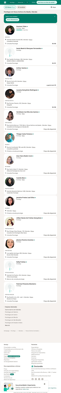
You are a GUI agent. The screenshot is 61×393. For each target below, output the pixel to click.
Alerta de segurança (9, 379)
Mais (23, 28)
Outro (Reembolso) (12, 20)
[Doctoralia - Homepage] (5, 2)
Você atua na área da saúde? (46, 2)
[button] (54, 16)
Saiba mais (26, 389)
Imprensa (6, 360)
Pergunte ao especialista (38, 352)
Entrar (34, 2)
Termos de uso (8, 378)
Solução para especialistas (11, 371)
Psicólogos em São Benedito (13, 320)
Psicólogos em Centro (11, 315)
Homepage (6, 330)
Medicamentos (35, 354)
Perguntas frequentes (37, 360)
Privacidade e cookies (10, 347)
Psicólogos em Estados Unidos (13, 323)
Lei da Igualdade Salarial (10, 361)
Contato (6, 354)
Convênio (22, 7)
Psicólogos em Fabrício (11, 312)
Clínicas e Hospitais (36, 349)
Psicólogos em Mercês (11, 317)
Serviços (33, 356)
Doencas (33, 358)
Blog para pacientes (37, 363)
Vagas (12, 356)
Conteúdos (7, 376)
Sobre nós (7, 352)
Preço (5, 369)
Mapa (54, 7)
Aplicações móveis (36, 361)
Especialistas (35, 347)
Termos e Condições (9, 358)
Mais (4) (7, 325)
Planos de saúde (36, 351)
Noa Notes (8, 374)
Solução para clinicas (10, 372)
